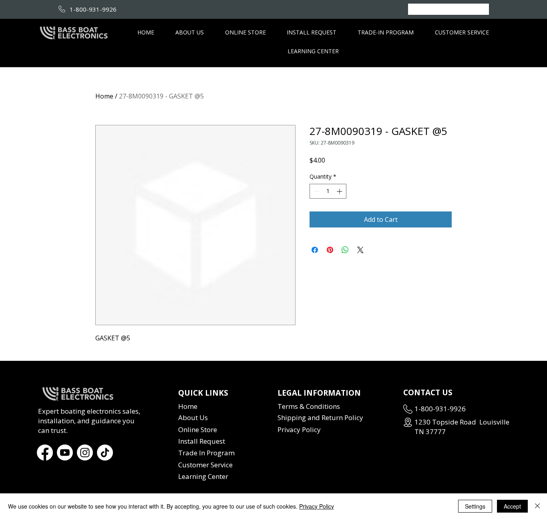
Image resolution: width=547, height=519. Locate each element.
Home (104, 96)
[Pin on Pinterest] (330, 250)
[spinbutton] (328, 191)
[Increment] (340, 191)
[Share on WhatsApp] (345, 250)
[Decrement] (316, 191)
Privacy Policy (316, 506)
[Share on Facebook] (315, 250)
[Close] (537, 506)
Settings (475, 506)
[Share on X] (360, 250)
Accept (512, 506)
